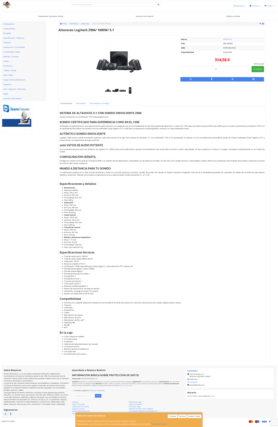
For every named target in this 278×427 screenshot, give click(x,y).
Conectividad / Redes (11, 52)
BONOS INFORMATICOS (80, 411)
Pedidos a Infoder (233, 16)
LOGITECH (227, 39)
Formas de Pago (134, 407)
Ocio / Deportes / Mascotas (14, 89)
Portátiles (7, 33)
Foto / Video (8, 75)
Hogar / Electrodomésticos (14, 80)
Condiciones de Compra (80, 407)
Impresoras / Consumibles (14, 47)
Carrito (270, 6)
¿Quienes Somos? (78, 409)
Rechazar (182, 416)
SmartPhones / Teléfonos (13, 38)
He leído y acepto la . (89, 390)
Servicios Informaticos (145, 16)
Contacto (256, 6)
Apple (5, 94)
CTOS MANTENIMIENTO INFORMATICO (143, 411)
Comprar (257, 69)
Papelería (7, 84)
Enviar (98, 396)
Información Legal (135, 402)
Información (81, 103)
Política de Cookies (159, 424)
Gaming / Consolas (11, 56)
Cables (6, 61)
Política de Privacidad (125, 385)
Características (66, 103)
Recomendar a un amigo (99, 103)
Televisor (7, 42)
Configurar (172, 416)
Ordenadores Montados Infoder (50, 16)
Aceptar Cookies (194, 416)
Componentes (9, 28)
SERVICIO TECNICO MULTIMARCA (141, 409)
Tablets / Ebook (9, 70)
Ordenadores (8, 24)
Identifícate (240, 6)
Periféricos (7, 66)
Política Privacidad (78, 404)
